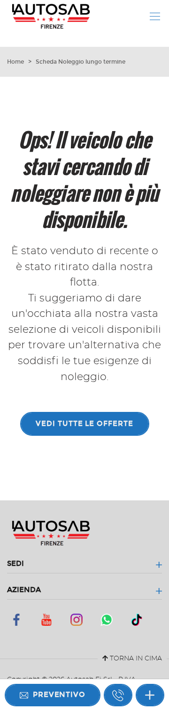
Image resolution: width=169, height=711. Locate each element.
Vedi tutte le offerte (84, 423)
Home (15, 62)
